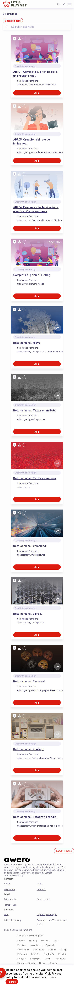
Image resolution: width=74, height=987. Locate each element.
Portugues (60, 959)
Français (21, 959)
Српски (53, 963)
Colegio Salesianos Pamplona (18, 930)
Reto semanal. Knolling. (28, 749)
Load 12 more (64, 851)
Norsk (42, 963)
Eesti (56, 941)
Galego (63, 950)
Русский (50, 945)
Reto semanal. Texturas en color (34, 478)
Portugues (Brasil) (26, 963)
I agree (12, 981)
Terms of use (10, 905)
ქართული (35, 959)
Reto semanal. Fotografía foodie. (35, 817)
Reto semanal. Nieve (26, 342)
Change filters (13, 20)
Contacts (41, 889)
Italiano (52, 950)
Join (37, 93)
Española (21, 945)
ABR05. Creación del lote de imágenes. (31, 141)
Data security (43, 899)
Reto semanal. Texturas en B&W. (34, 410)
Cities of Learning (12, 920)
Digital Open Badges (47, 914)
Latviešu (35, 954)
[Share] (57, 56)
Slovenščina (23, 950)
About (7, 884)
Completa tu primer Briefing (31, 275)
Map (6, 914)
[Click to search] (58, 4)
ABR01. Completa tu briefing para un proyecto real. (35, 73)
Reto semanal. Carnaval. (29, 681)
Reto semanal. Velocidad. (29, 546)
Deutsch (45, 941)
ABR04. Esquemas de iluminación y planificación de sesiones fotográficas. (36, 209)
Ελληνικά (22, 954)
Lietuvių (33, 941)
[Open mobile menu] (69, 4)
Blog (39, 884)
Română (62, 954)
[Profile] (63, 4)
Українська (38, 950)
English (21, 941)
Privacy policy (11, 899)
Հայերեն (49, 954)
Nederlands (36, 945)
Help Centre (9, 889)
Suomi (48, 959)
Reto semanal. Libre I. (27, 613)
